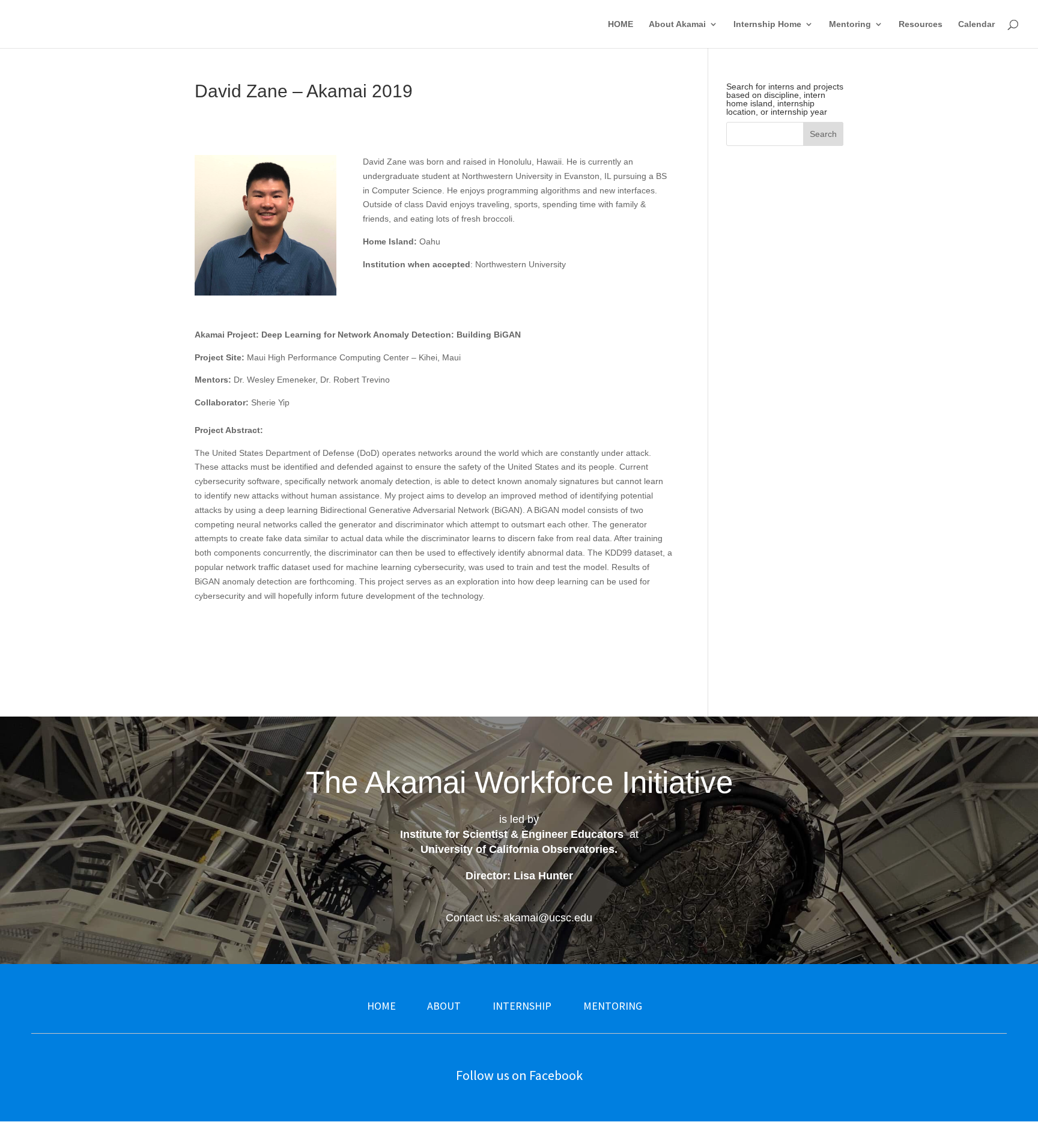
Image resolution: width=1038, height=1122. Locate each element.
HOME (620, 24)
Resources (920, 24)
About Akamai (677, 24)
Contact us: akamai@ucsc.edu (519, 918)
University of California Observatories (517, 849)
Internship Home (767, 24)
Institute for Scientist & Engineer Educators (512, 834)
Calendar (976, 24)
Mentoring (850, 24)
